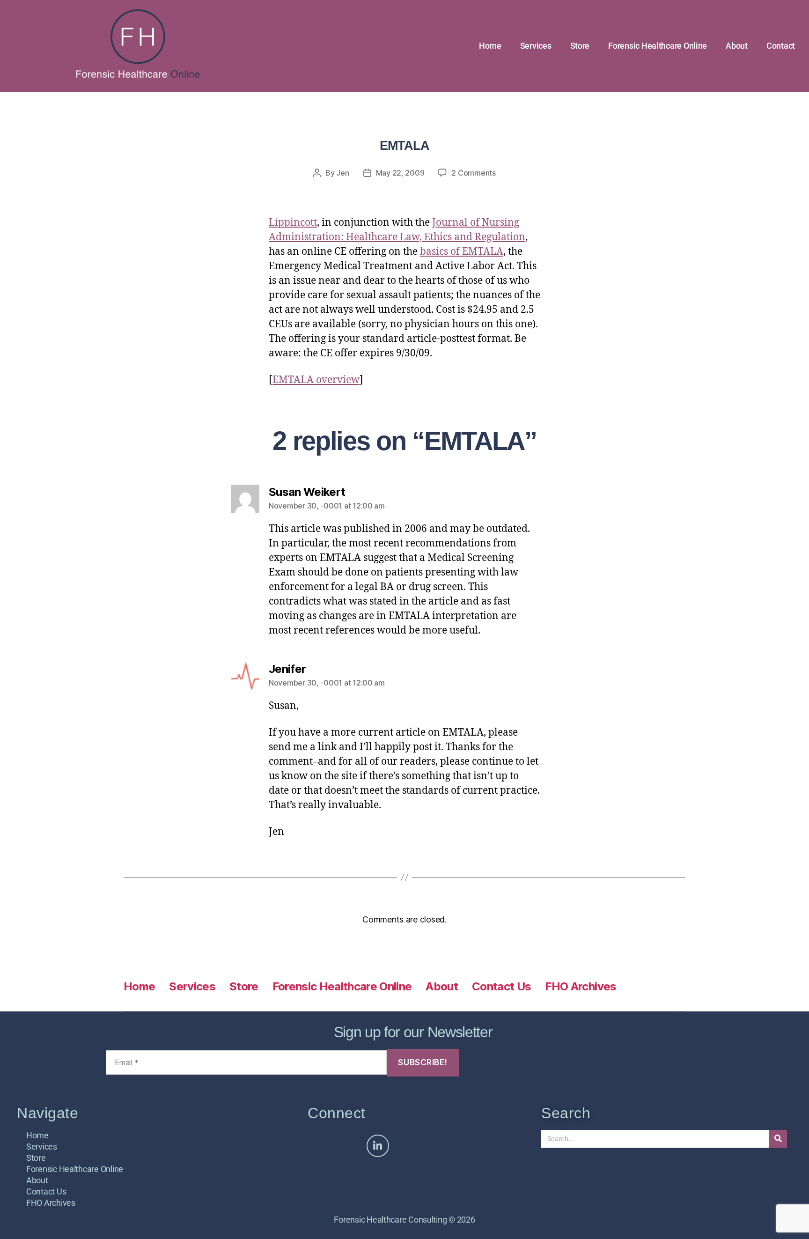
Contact (780, 46)
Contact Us (501, 986)
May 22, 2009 (400, 172)
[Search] (778, 1139)
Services (536, 46)
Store (580, 46)
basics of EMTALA (461, 251)
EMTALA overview (316, 380)
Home (490, 46)
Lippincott (293, 222)
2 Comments (473, 172)
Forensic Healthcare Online (657, 46)
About (737, 46)
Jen (342, 172)
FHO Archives (580, 986)
